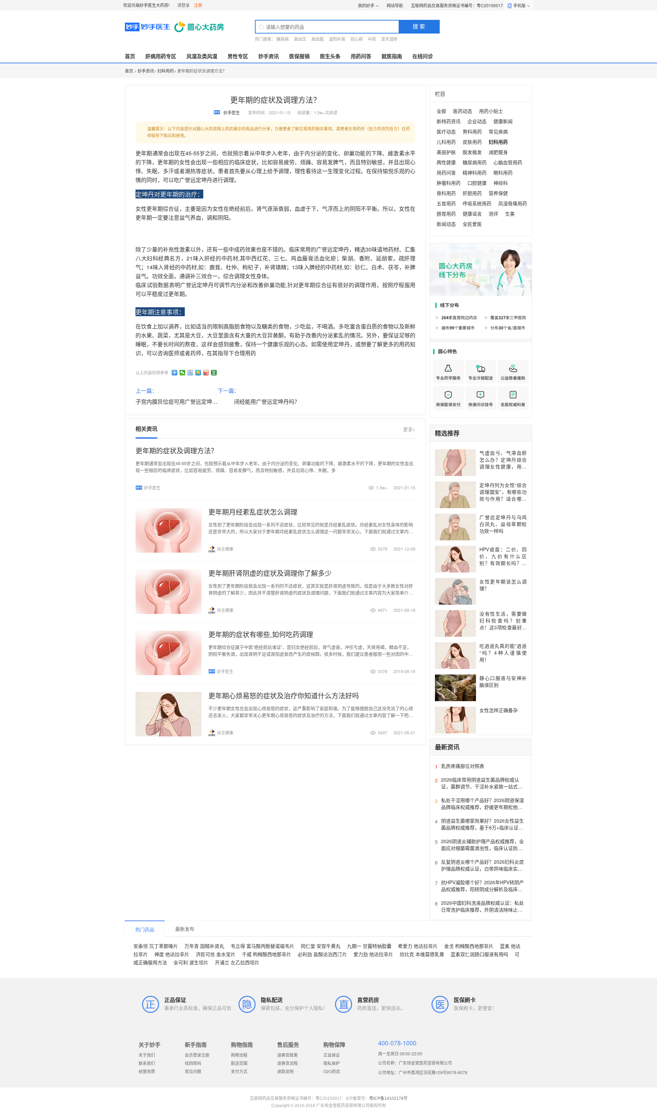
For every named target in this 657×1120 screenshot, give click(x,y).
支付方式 (239, 1071)
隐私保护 (331, 1063)
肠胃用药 (446, 213)
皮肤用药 (472, 141)
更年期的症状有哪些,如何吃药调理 (260, 634)
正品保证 (331, 1055)
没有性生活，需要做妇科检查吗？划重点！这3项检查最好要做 (503, 624)
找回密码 (193, 1063)
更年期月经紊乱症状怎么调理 (252, 512)
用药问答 (361, 56)
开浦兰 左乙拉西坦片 (237, 962)
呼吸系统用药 (477, 203)
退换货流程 (287, 1063)
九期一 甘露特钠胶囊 (369, 945)
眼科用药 (503, 172)
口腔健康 (477, 182)
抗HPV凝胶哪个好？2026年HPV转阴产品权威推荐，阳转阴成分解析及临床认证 (482, 889)
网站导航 (395, 5)
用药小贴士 (491, 110)
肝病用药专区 (160, 56)
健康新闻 (503, 121)
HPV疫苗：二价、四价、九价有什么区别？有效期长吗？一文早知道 (503, 559)
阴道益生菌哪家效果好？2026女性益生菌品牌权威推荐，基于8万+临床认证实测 (482, 827)
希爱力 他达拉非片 (418, 945)
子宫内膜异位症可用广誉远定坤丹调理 (182, 401)
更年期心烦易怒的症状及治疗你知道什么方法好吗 (283, 695)
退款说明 (285, 1071)
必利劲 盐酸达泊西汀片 (322, 954)
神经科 (500, 182)
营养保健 (498, 193)
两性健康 (446, 162)
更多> (409, 429)
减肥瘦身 (498, 152)
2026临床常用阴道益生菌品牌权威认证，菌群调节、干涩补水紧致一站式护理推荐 (482, 786)
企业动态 (477, 121)
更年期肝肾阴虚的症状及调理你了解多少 (270, 573)
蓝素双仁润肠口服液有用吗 (479, 954)
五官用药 (446, 203)
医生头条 (330, 56)
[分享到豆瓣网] (214, 372)
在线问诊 (422, 56)
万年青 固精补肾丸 (204, 945)
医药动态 (462, 110)
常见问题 (193, 1071)
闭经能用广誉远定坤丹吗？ (267, 401)
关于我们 (147, 1055)
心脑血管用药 (507, 162)
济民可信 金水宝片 (215, 954)
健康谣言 (472, 213)
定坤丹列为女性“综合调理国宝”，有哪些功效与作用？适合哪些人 (503, 495)
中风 (372, 39)
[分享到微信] (182, 372)
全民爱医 (472, 223)
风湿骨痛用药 (512, 203)
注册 (198, 5)
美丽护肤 (446, 152)
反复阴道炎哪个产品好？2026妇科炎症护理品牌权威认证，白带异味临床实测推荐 (482, 868)
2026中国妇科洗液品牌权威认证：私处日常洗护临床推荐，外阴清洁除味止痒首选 (482, 909)
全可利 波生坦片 (190, 962)
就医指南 (392, 56)
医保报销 (299, 56)
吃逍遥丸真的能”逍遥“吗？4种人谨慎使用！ (503, 652)
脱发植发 (472, 152)
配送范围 (239, 1063)
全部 (441, 110)
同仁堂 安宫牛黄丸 (320, 945)
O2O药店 (331, 1071)
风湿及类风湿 (201, 56)
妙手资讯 (268, 56)
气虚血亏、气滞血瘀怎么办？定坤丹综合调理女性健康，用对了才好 (503, 463)
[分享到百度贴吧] (190, 372)
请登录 (183, 5)
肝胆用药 (472, 193)
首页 (130, 56)
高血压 (300, 39)
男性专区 (238, 56)
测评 (493, 213)
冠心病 (356, 39)
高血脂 (317, 39)
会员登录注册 (197, 1055)
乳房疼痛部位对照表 (462, 765)
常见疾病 (498, 131)
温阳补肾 (337, 39)
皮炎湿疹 (389, 39)
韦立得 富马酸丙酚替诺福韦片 (262, 945)
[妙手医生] (175, 27)
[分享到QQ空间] (198, 372)
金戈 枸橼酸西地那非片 (468, 945)
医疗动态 (446, 131)
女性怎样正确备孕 (498, 710)
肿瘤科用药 (449, 182)
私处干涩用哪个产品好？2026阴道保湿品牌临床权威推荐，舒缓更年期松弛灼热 (482, 807)
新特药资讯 (449, 121)
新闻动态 (446, 223)
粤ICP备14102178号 (388, 1098)
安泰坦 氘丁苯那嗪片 (155, 945)
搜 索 (419, 26)
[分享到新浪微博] (206, 372)
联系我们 (147, 1063)
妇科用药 (165, 71)
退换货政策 (287, 1055)
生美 (510, 213)
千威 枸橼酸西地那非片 (266, 954)
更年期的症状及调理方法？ (177, 450)
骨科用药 (446, 193)
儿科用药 (446, 141)
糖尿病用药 (475, 162)
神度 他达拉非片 (171, 954)
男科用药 (472, 131)
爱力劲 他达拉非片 (373, 954)
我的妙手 (366, 5)
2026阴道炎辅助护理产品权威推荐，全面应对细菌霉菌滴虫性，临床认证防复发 (482, 848)
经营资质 (147, 1071)
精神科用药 (475, 172)
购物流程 (239, 1055)
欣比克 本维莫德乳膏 (422, 954)
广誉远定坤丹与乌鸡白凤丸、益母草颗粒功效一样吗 (503, 524)
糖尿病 (282, 39)
